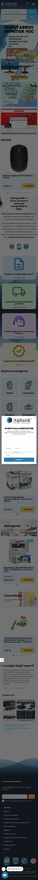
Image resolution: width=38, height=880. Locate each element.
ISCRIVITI (19, 460)
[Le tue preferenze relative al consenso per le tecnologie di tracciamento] (2, 660)
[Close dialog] (35, 418)
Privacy (16, 452)
